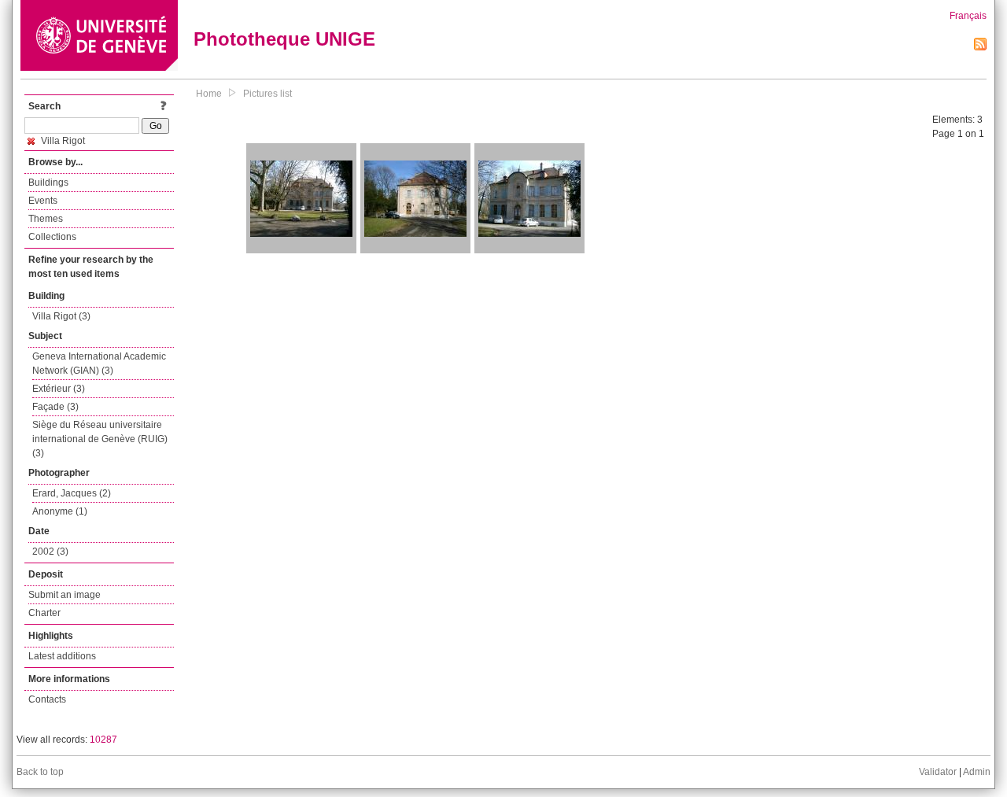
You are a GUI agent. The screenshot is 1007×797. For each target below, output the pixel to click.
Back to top (40, 771)
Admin (976, 771)
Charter (44, 612)
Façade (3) (55, 406)
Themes (45, 218)
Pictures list (267, 93)
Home (209, 93)
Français (968, 15)
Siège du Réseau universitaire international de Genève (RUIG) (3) (100, 439)
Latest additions (62, 656)
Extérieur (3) (58, 388)
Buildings (48, 182)
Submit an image (64, 594)
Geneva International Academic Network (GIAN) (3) (99, 363)
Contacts (47, 699)
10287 (103, 739)
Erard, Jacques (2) (71, 493)
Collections (52, 236)
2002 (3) (50, 551)
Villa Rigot (62, 140)
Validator (938, 771)
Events (42, 200)
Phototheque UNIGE (284, 39)
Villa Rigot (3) (61, 316)
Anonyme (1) (59, 511)
